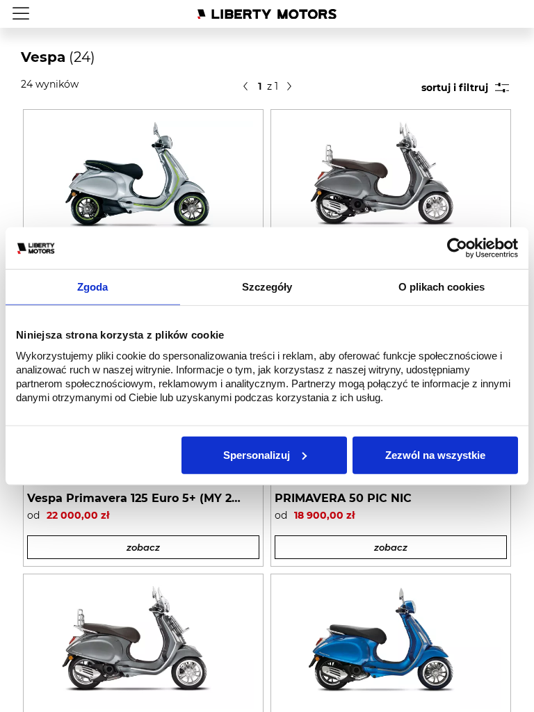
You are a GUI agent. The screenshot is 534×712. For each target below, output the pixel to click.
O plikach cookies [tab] (441, 287)
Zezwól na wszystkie (435, 454)
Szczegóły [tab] (267, 287)
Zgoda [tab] (92, 287)
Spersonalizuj (256, 454)
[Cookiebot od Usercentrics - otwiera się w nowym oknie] (457, 248)
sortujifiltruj (454, 87)
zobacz (143, 547)
